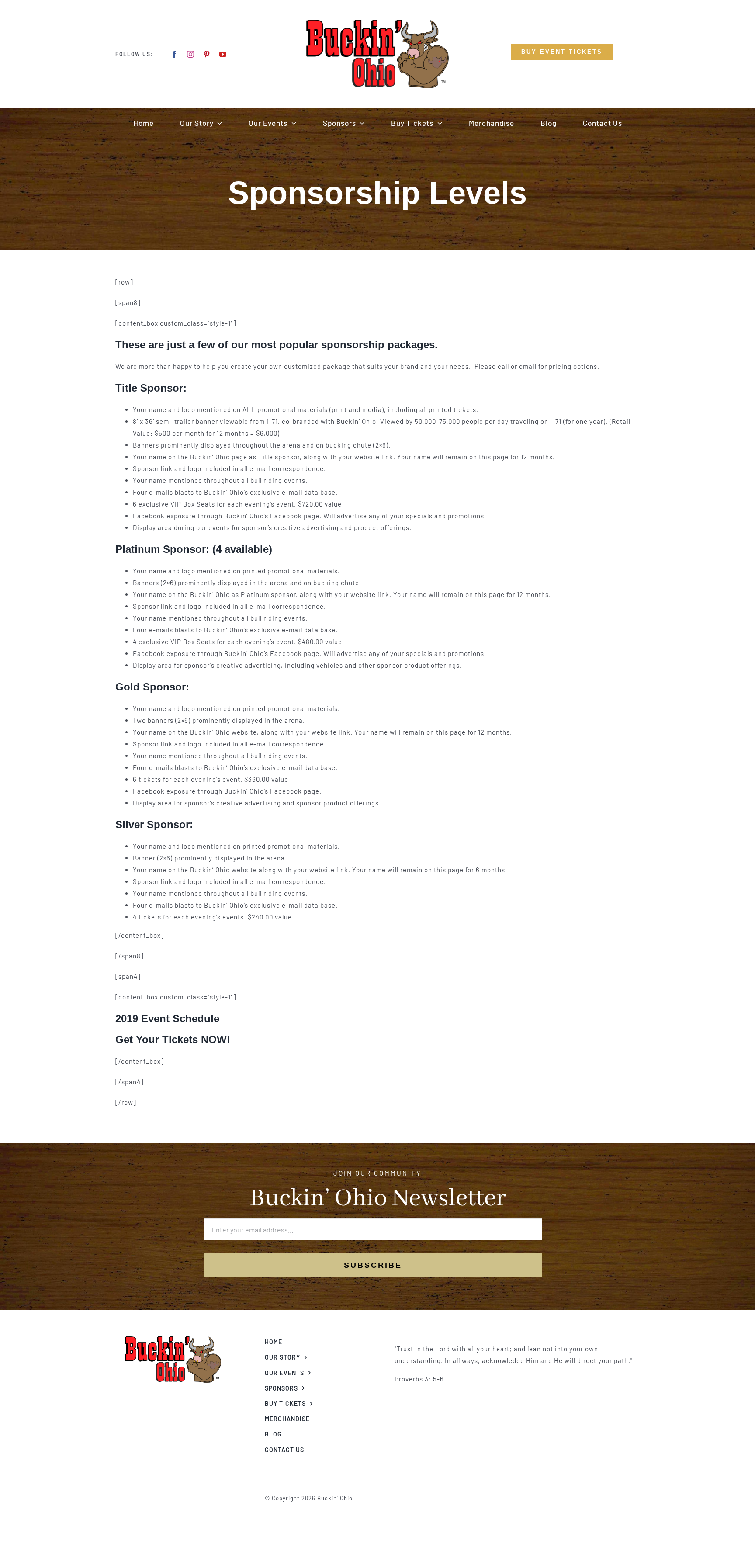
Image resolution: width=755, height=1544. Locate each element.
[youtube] (223, 54)
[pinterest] (207, 54)
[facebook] (174, 54)
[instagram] (190, 54)
